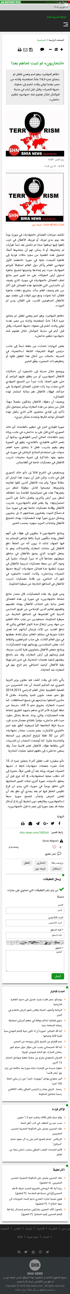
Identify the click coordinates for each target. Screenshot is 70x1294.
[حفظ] (31, 50)
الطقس (17, 1229)
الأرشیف (40, 1229)
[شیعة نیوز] (35, 2)
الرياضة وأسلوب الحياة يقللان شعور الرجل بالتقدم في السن (35, 1012)
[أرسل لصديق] (25, 50)
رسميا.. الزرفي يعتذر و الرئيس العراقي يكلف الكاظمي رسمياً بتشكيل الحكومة (35, 1091)
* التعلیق (59, 948)
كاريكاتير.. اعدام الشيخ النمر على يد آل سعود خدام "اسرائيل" (36, 1141)
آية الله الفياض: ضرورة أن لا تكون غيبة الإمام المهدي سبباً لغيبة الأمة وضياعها (33, 1033)
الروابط (28, 1229)
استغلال (56, 869)
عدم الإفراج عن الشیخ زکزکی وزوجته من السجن (38, 1042)
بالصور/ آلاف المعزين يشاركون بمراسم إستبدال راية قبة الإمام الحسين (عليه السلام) (34, 1212)
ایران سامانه (20, 1290)
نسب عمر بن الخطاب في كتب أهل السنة (41, 1123)
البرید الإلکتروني (55, 917)
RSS (20, 1237)
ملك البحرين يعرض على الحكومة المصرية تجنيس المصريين (36, 1131)
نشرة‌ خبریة (32, 1237)
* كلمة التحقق (56, 930)
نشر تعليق (51, 854)
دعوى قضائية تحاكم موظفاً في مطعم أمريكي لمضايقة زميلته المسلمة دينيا (35, 1023)
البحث (46, 1237)
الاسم (60, 905)
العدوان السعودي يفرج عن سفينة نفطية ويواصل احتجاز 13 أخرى (34, 1060)
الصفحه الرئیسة (56, 40)
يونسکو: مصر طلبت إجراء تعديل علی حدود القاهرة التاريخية (36, 1002)
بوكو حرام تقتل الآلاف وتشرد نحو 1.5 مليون (39, 1117)
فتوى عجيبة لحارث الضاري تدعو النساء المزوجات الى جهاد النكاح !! (35, 1201)
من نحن (65, 1229)
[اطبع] (20, 50)
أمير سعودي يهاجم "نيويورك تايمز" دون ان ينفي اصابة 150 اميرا (34, 1081)
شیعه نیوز (40, 869)
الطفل (27, 863)
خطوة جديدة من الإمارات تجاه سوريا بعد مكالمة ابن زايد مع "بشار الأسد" (33, 1070)
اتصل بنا (53, 1229)
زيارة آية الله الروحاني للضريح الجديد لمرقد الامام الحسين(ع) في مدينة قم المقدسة (37, 1191)
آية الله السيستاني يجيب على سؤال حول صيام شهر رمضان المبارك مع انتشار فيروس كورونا (36, 1049)
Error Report (50, 841)
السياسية (41, 40)
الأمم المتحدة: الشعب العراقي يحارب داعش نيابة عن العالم (35, 1152)
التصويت (4, 1229)
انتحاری (41, 863)
